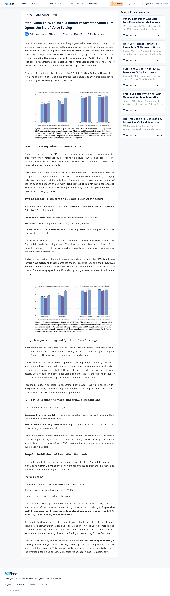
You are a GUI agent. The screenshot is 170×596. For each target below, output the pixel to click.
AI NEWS (28, 15)
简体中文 (20, 584)
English (8, 584)
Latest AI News (42, 15)
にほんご (46, 584)
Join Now (118, 3)
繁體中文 (33, 584)
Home (24, 4)
